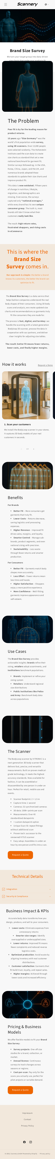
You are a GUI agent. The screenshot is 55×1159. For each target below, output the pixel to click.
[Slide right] (34, 449)
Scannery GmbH (16, 1154)
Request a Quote (20, 854)
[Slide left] (21, 449)
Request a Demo (45, 365)
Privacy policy (45, 1154)
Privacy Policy (27, 1125)
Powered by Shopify (30, 1154)
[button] (6, 4)
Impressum (27, 1113)
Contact (27, 1119)
